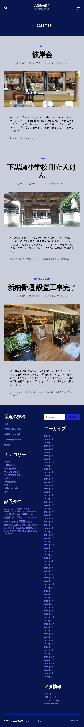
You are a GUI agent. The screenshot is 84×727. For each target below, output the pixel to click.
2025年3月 (48, 489)
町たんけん (40, 259)
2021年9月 (48, 627)
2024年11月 (49, 502)
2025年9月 (48, 472)
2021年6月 (48, 637)
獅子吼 (34, 525)
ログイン (48, 694)
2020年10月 (49, 663)
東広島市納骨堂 (8, 525)
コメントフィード (52, 700)
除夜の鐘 (29, 531)
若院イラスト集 (11, 488)
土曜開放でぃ (10, 465)
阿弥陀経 (18, 531)
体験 (22, 259)
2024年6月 (48, 518)
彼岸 (32, 517)
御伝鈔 (6, 522)
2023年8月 (48, 551)
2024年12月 (49, 499)
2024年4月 (48, 525)
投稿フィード (50, 697)
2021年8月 (48, 630)
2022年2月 (48, 611)
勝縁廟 (11, 514)
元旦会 (6, 514)
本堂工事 (29, 522)
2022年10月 (49, 584)
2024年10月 (49, 505)
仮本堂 (33, 511)
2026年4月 (48, 449)
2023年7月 (48, 555)
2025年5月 (48, 485)
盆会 (6, 424)
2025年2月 (48, 492)
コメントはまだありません (57, 63)
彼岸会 (42, 54)
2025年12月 (49, 462)
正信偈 (16, 525)
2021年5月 (48, 640)
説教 (6, 530)
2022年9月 (48, 588)
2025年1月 (48, 495)
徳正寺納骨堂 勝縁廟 (42, 279)
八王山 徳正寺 (42, 5)
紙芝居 (47, 259)
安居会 (7, 445)
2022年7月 (48, 594)
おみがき (7, 509)
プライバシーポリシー (35, 721)
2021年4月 (48, 644)
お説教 (12, 509)
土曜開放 (25, 514)
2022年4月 (48, 604)
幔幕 (29, 517)
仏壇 (26, 392)
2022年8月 (48, 591)
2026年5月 (48, 446)
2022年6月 (48, 597)
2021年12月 (49, 617)
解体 (36, 528)
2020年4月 (48, 677)
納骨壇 (58, 392)
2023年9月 (48, 548)
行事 (6, 492)
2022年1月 (48, 614)
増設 (34, 392)
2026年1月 (48, 459)
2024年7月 (48, 515)
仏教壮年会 (9, 511)
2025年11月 (49, 466)
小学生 (27, 259)
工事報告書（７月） (13, 429)
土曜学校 (18, 514)
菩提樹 (64, 392)
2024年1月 (48, 535)
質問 (63, 259)
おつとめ (16, 259)
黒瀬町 (15, 395)
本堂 (21, 138)
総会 (23, 528)
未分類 (7, 478)
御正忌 (11, 522)
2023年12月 (49, 538)
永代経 (23, 525)
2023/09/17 (36, 296)
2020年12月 (49, 657)
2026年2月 (48, 456)
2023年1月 (48, 574)
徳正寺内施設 (10, 468)
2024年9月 (48, 508)
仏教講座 (27, 511)
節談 (5, 528)
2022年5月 (48, 601)
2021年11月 (49, 621)
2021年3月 (48, 647)
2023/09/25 (36, 63)
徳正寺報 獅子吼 (11, 472)
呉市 (30, 392)
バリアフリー (18, 392)
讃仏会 (33, 138)
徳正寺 (16, 522)
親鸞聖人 (30, 528)
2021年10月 (49, 624)
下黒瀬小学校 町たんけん (42, 171)
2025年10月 (49, 469)
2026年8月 (48, 436)
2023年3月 (48, 568)
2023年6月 (48, 558)
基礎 (32, 514)
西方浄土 (27, 138)
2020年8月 (48, 670)
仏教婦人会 (19, 511)
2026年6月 (48, 443)
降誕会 (24, 531)
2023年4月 (48, 564)
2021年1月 (48, 653)
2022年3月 (48, 607)
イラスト (33, 509)
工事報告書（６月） (13, 439)
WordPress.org (51, 704)
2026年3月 (48, 452)
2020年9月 (48, 667)
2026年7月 (48, 439)
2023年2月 (48, 571)
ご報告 (42, 158)
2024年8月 (48, 512)
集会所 (10, 533)
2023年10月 (49, 545)
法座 (42, 46)
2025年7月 (48, 479)
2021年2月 (48, 650)
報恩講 (7, 517)
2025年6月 (48, 482)
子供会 (19, 517)
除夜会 (35, 531)
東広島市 (40, 392)
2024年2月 (48, 532)
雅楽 (67, 259)
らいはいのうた (22, 509)
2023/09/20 (36, 184)
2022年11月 (49, 581)
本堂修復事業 (10, 482)
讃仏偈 (57, 259)
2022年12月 (49, 578)
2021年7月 (48, 634)
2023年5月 (48, 561)
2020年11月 (49, 660)
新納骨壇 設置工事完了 (42, 287)
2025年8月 (48, 475)
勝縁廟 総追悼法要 (12, 434)
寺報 (25, 518)
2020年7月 (48, 673)
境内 (13, 518)
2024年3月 (48, 528)
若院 (23, 63)
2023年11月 (49, 541)
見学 (52, 259)
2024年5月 (48, 522)
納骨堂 (52, 392)
